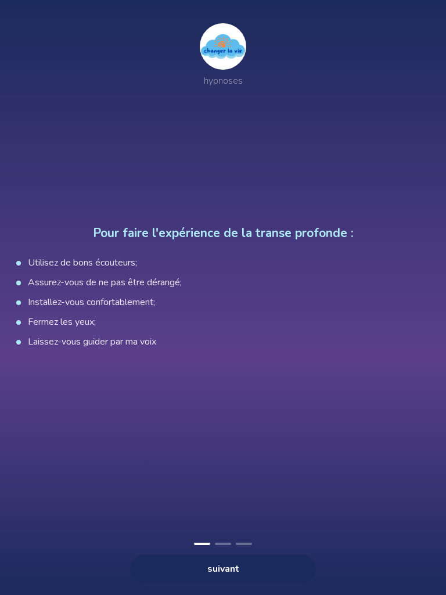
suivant (223, 568)
